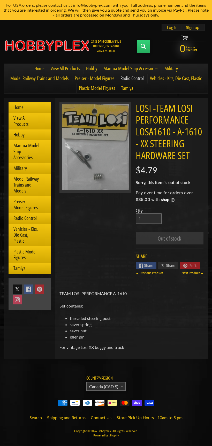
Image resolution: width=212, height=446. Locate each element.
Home (39, 68)
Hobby (91, 68)
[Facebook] (28, 289)
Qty (139, 210)
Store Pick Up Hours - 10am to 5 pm (150, 417)
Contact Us (101, 417)
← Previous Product (149, 273)
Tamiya (127, 88)
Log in (172, 27)
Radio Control (132, 78)
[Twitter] (17, 289)
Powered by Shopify (106, 435)
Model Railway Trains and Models (39, 78)
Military (171, 68)
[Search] (143, 46)
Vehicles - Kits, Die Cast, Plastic (176, 78)
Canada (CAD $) (103, 386)
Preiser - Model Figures (94, 78)
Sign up (192, 27)
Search (35, 417)
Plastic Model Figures (97, 88)
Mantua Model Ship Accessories (130, 68)
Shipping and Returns (66, 417)
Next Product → (192, 273)
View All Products (65, 68)
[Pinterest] (39, 289)
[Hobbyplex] (46, 46)
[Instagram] (17, 299)
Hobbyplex (104, 431)
